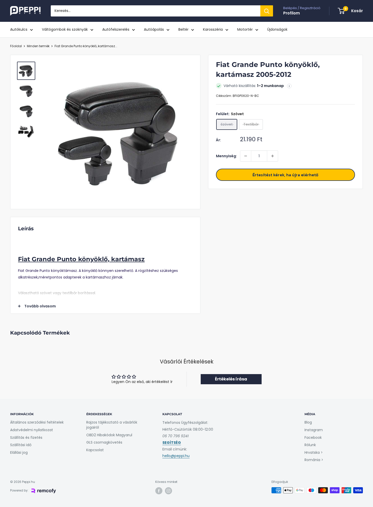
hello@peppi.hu (176, 455)
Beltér (183, 29)
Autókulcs (18, 29)
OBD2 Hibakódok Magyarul (109, 435)
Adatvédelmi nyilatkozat (31, 429)
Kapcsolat (95, 449)
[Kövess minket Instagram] (168, 490)
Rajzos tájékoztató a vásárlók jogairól (111, 425)
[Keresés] (266, 10)
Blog (308, 422)
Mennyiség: (226, 156)
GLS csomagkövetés (104, 442)
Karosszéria (213, 29)
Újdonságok (277, 29)
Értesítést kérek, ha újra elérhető (285, 175)
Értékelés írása (231, 379)
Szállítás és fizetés (26, 437)
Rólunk (310, 444)
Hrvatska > (313, 452)
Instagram (313, 429)
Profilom (291, 13)
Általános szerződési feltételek (37, 422)
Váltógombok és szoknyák (65, 29)
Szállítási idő (20, 444)
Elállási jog (19, 452)
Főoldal (16, 46)
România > (313, 459)
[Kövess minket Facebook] (158, 490)
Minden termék (38, 46)
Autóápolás (154, 29)
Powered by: (19, 490)
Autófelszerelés (115, 29)
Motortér (245, 29)
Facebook (313, 437)
